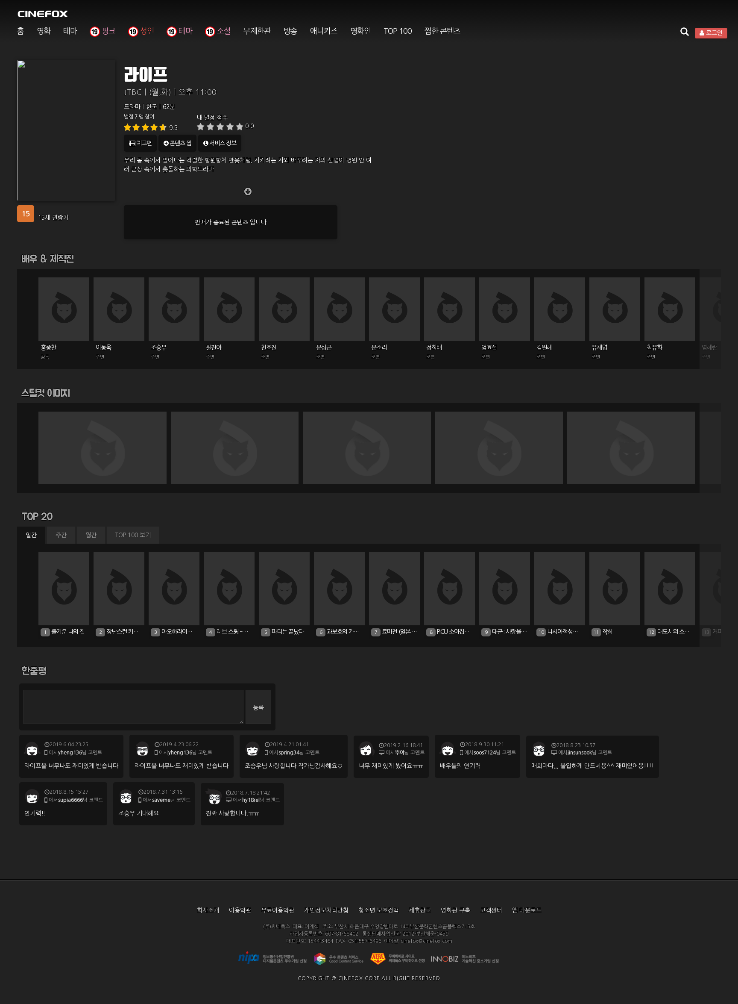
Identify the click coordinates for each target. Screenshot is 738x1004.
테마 (70, 31)
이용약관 (240, 910)
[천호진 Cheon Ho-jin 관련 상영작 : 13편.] (284, 309)
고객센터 (491, 910)
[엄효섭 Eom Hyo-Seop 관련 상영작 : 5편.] (504, 309)
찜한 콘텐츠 (442, 31)
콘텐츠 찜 (179, 143)
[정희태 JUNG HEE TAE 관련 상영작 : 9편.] (449, 309)
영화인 (360, 31)
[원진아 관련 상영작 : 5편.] (229, 309)
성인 (146, 31)
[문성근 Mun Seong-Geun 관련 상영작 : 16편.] (339, 309)
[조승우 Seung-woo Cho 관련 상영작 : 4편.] (174, 309)
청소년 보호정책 (378, 910)
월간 (91, 535)
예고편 (143, 143)
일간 (31, 535)
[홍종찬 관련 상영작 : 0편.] (64, 309)
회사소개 (208, 910)
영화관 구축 (455, 910)
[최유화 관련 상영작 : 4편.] (670, 309)
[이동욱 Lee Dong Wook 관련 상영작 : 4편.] (119, 309)
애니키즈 (323, 31)
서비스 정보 (222, 143)
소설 (223, 31)
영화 (43, 31)
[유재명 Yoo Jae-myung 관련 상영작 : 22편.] (615, 309)
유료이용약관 (277, 910)
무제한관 (257, 31)
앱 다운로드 (527, 910)
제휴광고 (420, 910)
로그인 (713, 33)
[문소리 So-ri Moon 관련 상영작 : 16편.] (394, 309)
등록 (258, 707)
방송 (290, 31)
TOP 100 (398, 31)
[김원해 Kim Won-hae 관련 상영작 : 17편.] (560, 309)
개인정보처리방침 (326, 910)
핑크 (107, 31)
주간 (61, 535)
